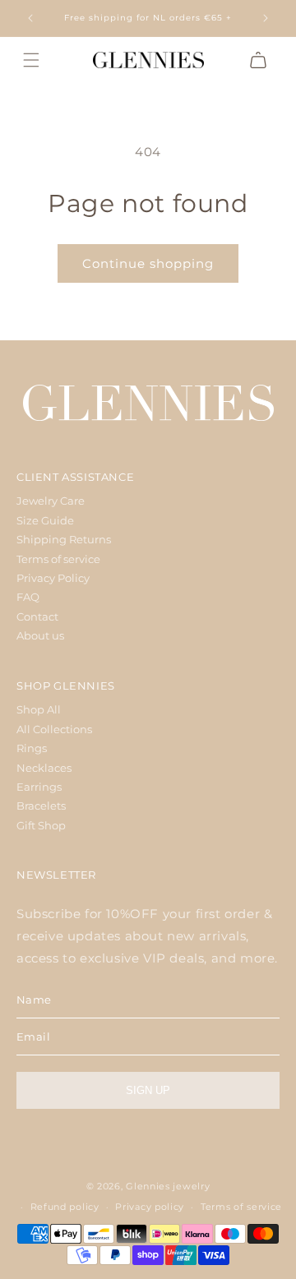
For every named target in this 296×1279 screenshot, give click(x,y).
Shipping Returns (63, 539)
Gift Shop (41, 825)
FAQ (27, 596)
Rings (31, 748)
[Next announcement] (265, 18)
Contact (37, 616)
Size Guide (45, 520)
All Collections (54, 729)
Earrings (39, 786)
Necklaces (44, 767)
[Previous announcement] (30, 18)
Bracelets (41, 805)
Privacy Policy (53, 577)
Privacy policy (149, 1206)
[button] (31, 60)
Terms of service (58, 559)
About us (40, 635)
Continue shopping (148, 263)
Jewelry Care (50, 500)
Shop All (38, 709)
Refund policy (64, 1206)
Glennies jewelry (168, 1186)
